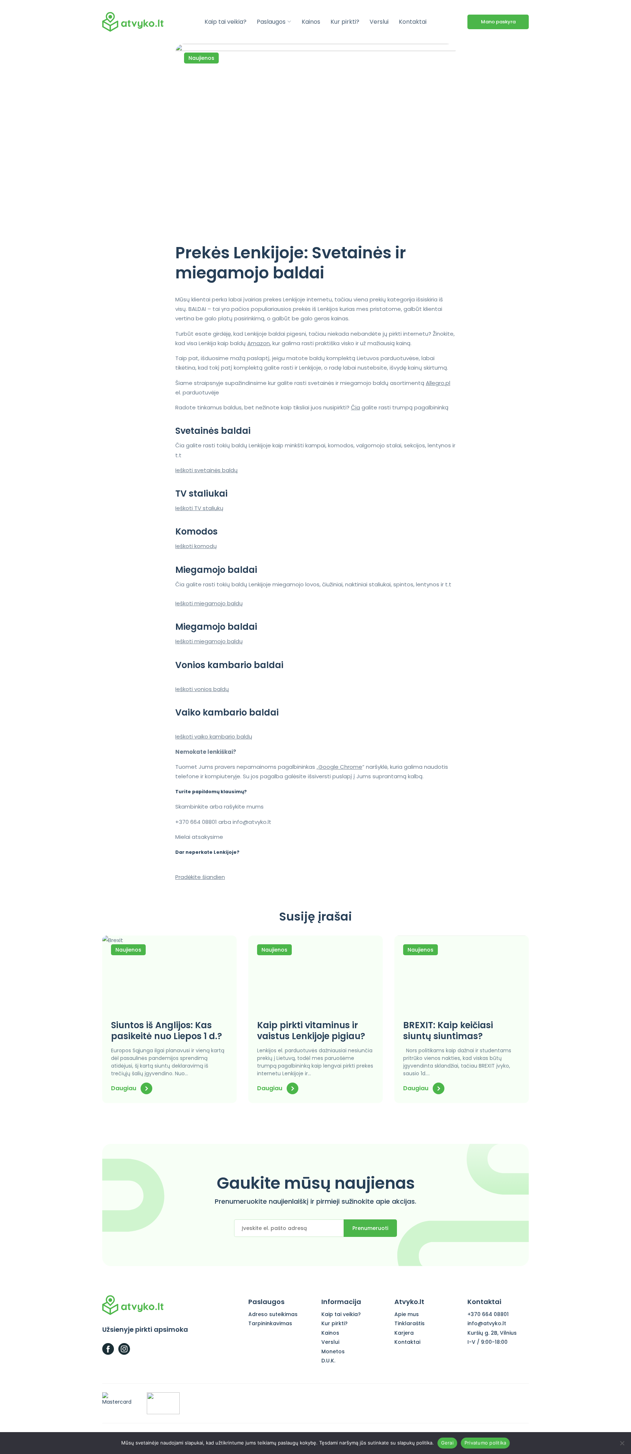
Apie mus (406, 1314)
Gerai (447, 1443)
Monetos (333, 1351)
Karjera (404, 1333)
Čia (355, 407)
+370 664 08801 (488, 1314)
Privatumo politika (485, 1443)
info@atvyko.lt (486, 1323)
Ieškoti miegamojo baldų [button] (209, 603)
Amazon (258, 343)
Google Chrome (340, 767)
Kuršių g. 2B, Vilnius (492, 1333)
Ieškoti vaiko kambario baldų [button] (213, 736)
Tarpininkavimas (270, 1323)
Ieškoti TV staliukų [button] (199, 508)
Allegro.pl (438, 383)
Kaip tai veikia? (225, 22)
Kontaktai (413, 22)
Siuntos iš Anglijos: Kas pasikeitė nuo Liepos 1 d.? (166, 1030)
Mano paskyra (498, 21)
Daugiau (124, 1088)
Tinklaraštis (409, 1323)
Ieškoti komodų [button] (196, 546)
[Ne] (622, 1443)
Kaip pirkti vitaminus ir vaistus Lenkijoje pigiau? (311, 1030)
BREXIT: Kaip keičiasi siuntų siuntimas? (448, 1030)
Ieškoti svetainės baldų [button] (206, 470)
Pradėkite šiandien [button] (200, 877)
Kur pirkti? (344, 22)
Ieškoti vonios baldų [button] (202, 689)
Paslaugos (271, 22)
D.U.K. (328, 1360)
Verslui (379, 22)
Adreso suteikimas (273, 1314)
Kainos (311, 22)
